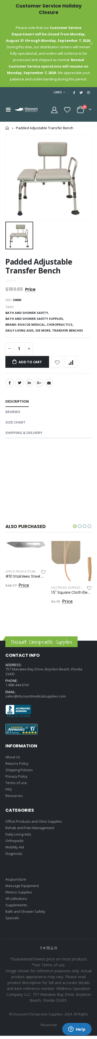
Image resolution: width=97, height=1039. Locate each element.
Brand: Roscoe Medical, (26, 324)
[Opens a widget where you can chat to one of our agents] (77, 1029)
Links (58, 92)
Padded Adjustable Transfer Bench (38, 266)
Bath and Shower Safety (25, 911)
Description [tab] (17, 401)
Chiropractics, (60, 324)
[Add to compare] (71, 362)
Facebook (9, 383)
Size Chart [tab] (15, 422)
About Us (12, 757)
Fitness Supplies (18, 892)
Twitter (19, 383)
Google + (39, 383)
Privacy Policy (16, 776)
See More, (43, 330)
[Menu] (8, 109)
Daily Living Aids (18, 834)
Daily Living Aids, (20, 330)
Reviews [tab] (12, 411)
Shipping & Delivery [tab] (23, 432)
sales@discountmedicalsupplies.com (35, 696)
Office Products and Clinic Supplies (32, 571)
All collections (16, 898)
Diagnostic (13, 853)
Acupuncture (15, 879)
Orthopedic (14, 840)
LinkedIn (29, 383)
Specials (12, 917)
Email (48, 383)
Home (7, 128)
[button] (74, 526)
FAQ (8, 789)
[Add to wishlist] (57, 362)
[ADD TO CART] (37, 550)
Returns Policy (17, 763)
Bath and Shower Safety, (27, 313)
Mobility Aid (14, 847)
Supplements (16, 905)
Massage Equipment (22, 885)
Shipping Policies (19, 769)
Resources (14, 795)
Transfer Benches (67, 330)
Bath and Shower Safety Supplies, (35, 319)
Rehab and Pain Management (29, 827)
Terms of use (16, 782)
